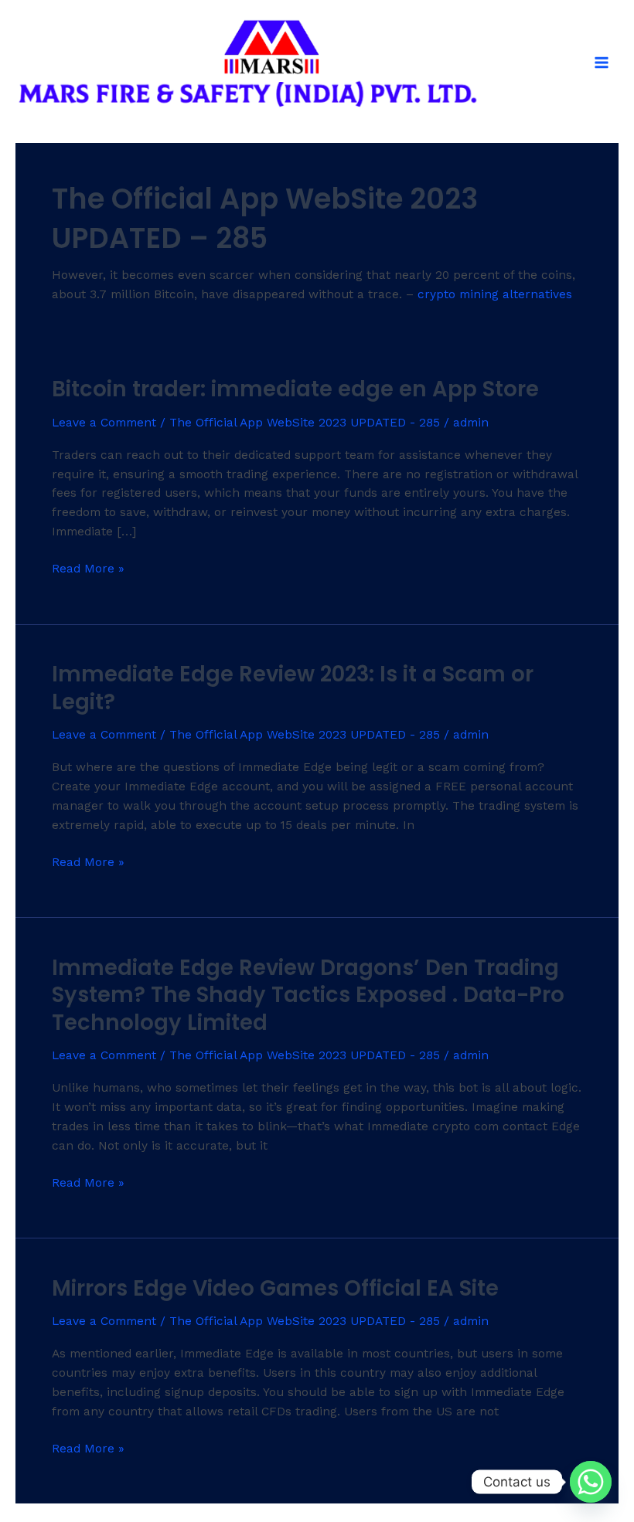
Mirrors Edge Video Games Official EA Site (275, 1288)
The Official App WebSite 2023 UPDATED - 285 (304, 423)
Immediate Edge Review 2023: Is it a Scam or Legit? (292, 688)
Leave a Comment (104, 423)
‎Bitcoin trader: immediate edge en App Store (295, 389)
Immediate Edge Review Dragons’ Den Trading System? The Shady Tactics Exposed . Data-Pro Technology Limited (308, 995)
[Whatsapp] (591, 1482)
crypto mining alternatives (495, 294)
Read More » (88, 567)
